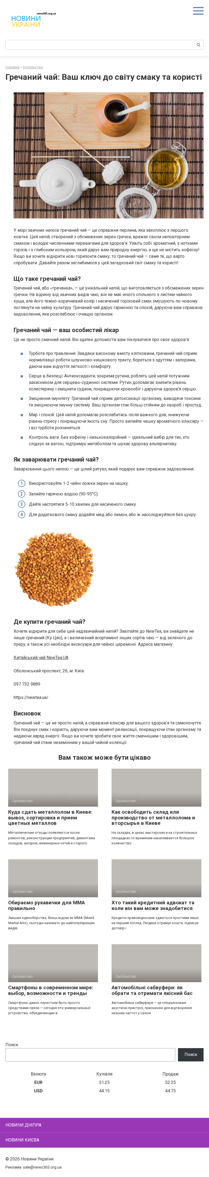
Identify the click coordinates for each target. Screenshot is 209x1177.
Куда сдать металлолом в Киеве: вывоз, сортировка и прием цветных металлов (50, 817)
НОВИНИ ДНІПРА (23, 1125)
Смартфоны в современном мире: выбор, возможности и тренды (50, 990)
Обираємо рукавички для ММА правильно (46, 905)
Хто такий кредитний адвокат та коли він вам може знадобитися (153, 905)
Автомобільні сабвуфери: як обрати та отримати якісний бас (152, 990)
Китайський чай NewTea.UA (41, 657)
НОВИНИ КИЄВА (22, 1140)
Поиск (11, 1044)
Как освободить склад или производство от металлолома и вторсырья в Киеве (153, 817)
